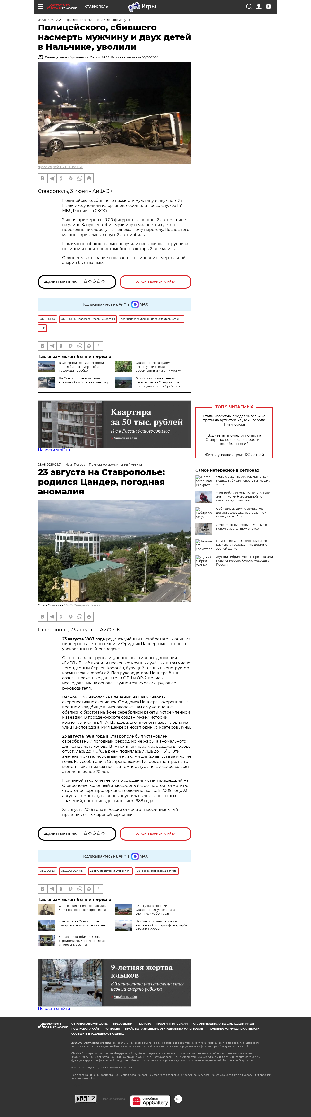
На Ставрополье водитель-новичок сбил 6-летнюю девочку (84, 380)
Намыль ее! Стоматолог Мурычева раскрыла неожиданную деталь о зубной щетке (242, 544)
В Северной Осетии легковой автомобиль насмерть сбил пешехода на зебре (81, 366)
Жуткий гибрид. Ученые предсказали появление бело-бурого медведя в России (244, 560)
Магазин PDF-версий (172, 1023)
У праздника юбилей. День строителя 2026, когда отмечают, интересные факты (83, 940)
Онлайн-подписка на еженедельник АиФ (224, 1023)
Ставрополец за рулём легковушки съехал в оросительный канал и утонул (159, 366)
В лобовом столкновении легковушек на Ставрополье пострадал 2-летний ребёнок (158, 382)
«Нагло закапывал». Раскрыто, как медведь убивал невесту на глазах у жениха (243, 480)
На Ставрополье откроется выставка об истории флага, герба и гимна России (162, 925)
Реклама (144, 1023)
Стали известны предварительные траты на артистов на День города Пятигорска (234, 420)
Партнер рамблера (113, 1098)
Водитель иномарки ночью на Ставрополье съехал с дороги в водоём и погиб (234, 440)
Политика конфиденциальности (234, 1028)
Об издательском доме (89, 1023)
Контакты (112, 1028)
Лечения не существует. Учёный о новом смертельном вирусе (241, 526)
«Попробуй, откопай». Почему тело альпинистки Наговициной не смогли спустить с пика (243, 496)
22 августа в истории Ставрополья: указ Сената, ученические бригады (156, 909)
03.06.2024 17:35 (49, 20)
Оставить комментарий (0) (156, 281)
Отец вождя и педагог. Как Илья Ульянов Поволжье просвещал (83, 908)
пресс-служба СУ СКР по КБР (60, 167)
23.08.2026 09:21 (49, 464)
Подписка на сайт (85, 1028)
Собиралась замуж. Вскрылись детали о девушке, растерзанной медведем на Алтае (241, 512)
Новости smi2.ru (54, 450)
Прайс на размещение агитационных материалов (164, 1028)
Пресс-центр (122, 1023)
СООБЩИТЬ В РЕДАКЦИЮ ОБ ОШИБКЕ (97, 1033)
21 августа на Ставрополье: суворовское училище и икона (82, 923)
